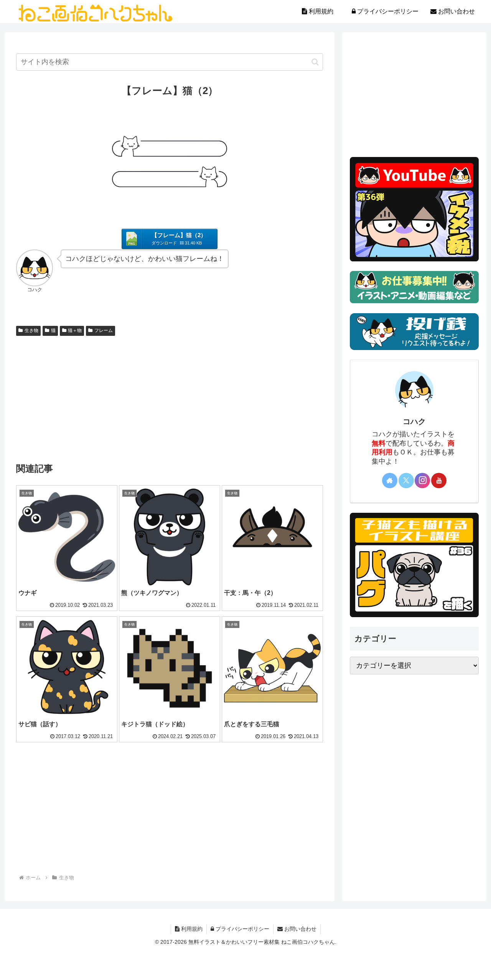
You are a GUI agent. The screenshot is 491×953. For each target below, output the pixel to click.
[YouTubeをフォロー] (439, 480)
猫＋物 (75, 330)
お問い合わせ (299, 929)
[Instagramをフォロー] (422, 480)
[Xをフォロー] (406, 480)
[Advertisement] (169, 396)
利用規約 (191, 929)
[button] (315, 62)
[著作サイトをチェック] (389, 480)
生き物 (31, 330)
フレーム (103, 330)
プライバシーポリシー (241, 929)
